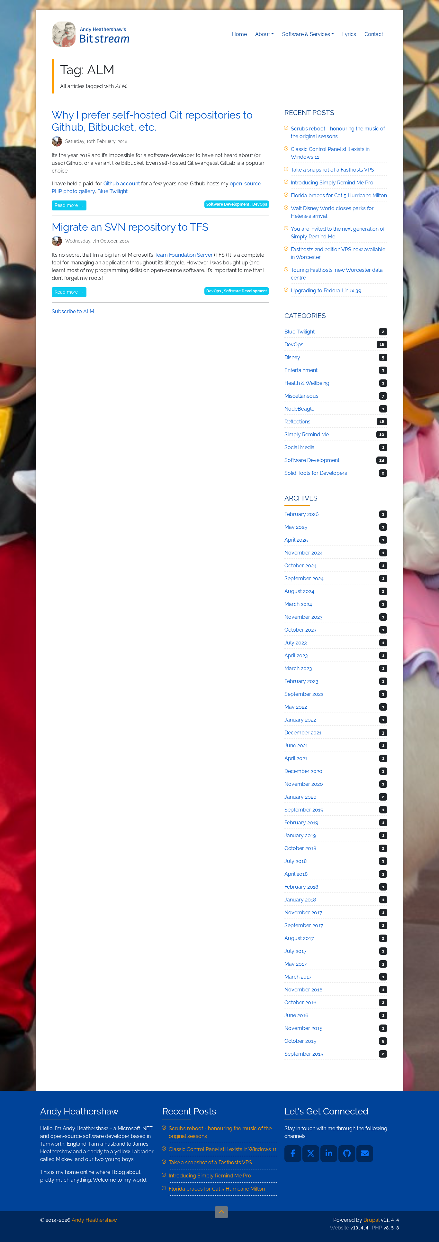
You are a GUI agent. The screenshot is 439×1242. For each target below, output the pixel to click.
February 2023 (301, 681)
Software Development (227, 204)
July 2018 (295, 861)
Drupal (371, 1220)
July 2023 (295, 643)
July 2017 (295, 951)
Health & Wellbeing (306, 383)
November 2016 (303, 990)
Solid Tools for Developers (315, 473)
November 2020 (303, 784)
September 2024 (304, 578)
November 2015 (303, 1028)
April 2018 (296, 874)
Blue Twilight (112, 191)
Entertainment (301, 370)
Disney (292, 357)
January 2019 (300, 835)
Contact (373, 34)
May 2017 (295, 964)
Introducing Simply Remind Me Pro (332, 183)
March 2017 (298, 977)
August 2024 (299, 591)
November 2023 (303, 617)
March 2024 (298, 604)
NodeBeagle (299, 409)
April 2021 (295, 758)
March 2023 (298, 668)
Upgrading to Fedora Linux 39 (326, 291)
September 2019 (303, 810)
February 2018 (301, 887)
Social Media (299, 447)
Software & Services (306, 34)
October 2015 (300, 1041)
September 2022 (303, 694)
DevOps (259, 204)
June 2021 (296, 745)
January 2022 (300, 720)
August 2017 (299, 938)
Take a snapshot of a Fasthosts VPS (332, 170)
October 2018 (300, 848)
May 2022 (295, 707)
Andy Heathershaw (92, 34)
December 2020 (303, 771)
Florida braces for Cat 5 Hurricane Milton (339, 195)
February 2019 (301, 823)
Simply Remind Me (306, 434)
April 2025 (296, 540)
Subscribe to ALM (73, 311)
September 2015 (303, 1054)
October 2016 (300, 1002)
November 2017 (303, 912)
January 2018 (300, 900)
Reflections (297, 422)
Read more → (69, 205)
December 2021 (302, 733)
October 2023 (300, 630)
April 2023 (296, 655)
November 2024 (303, 553)
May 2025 (295, 527)
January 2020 (300, 797)
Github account (121, 184)
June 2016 (296, 1015)
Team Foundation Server (184, 255)
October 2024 (300, 566)
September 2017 (303, 925)
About (262, 34)
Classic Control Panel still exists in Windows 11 (223, 1149)
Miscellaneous (301, 396)
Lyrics (349, 34)
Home (239, 34)
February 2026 (301, 514)
